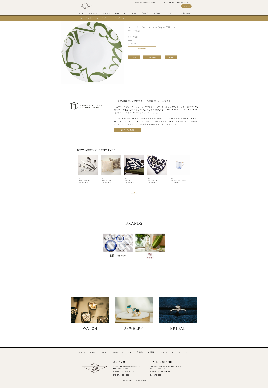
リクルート (170, 13)
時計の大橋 (142, 49)
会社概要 (157, 13)
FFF (76, 18)
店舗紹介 (145, 13)
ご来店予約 (186, 6)
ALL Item (134, 193)
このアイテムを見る (128, 130)
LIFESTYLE (120, 13)
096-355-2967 (160, 369)
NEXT (171, 57)
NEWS (133, 13)
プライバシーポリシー (180, 352)
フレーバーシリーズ (87, 18)
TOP (59, 18)
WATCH (80, 13)
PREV (134, 57)
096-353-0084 (123, 369)
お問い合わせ (185, 13)
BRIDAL (106, 13)
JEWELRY (93, 13)
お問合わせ (152, 57)
